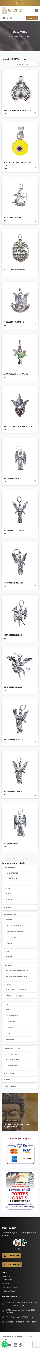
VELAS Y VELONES (10, 1086)
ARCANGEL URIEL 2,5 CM (13, 792)
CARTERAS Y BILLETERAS (15, 931)
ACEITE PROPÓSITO (13, 1059)
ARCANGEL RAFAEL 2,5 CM (13, 739)
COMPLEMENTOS (10, 914)
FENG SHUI (8, 952)
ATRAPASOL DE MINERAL (14, 996)
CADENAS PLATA (12, 1015)
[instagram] (11, 18)
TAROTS (7, 1080)
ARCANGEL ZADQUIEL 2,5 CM (14, 844)
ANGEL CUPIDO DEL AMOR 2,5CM (16, 218)
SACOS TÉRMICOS (10, 1074)
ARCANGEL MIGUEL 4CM (13, 687)
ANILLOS (9, 1009)
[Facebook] (4, 18)
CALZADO (7, 888)
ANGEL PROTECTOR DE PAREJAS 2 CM (18, 426)
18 (25, 859)
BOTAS (8, 893)
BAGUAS (9, 957)
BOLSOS (9, 919)
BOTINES (9, 900)
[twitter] (7, 18)
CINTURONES (11, 937)
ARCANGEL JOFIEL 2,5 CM (13, 583)
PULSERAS (9, 1034)
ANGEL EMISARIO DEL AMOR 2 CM (16, 374)
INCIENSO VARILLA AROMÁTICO (17, 970)
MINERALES (8, 985)
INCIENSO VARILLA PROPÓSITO (17, 976)
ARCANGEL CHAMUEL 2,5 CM (14, 478)
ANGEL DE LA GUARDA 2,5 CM (14, 322)
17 (21, 859)
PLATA (17, 36)
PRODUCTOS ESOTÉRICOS (13, 1054)
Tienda (10, 36)
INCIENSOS (8, 965)
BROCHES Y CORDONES (14, 925)
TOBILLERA (10, 1040)
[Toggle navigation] (36, 10)
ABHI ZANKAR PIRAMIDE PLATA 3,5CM (17, 110)
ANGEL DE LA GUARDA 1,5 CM (14, 270)
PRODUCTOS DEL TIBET (12, 1048)
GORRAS (9, 944)
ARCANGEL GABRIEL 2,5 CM (14, 531)
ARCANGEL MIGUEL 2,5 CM (13, 635)
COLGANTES (28, 36)
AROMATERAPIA (9, 868)
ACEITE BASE (12, 878)
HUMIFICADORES (12, 873)
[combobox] (26, 64)
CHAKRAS (7, 908)
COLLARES (10, 1028)
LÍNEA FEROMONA (12, 1065)
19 (28, 859)
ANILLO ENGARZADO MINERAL (16, 990)
